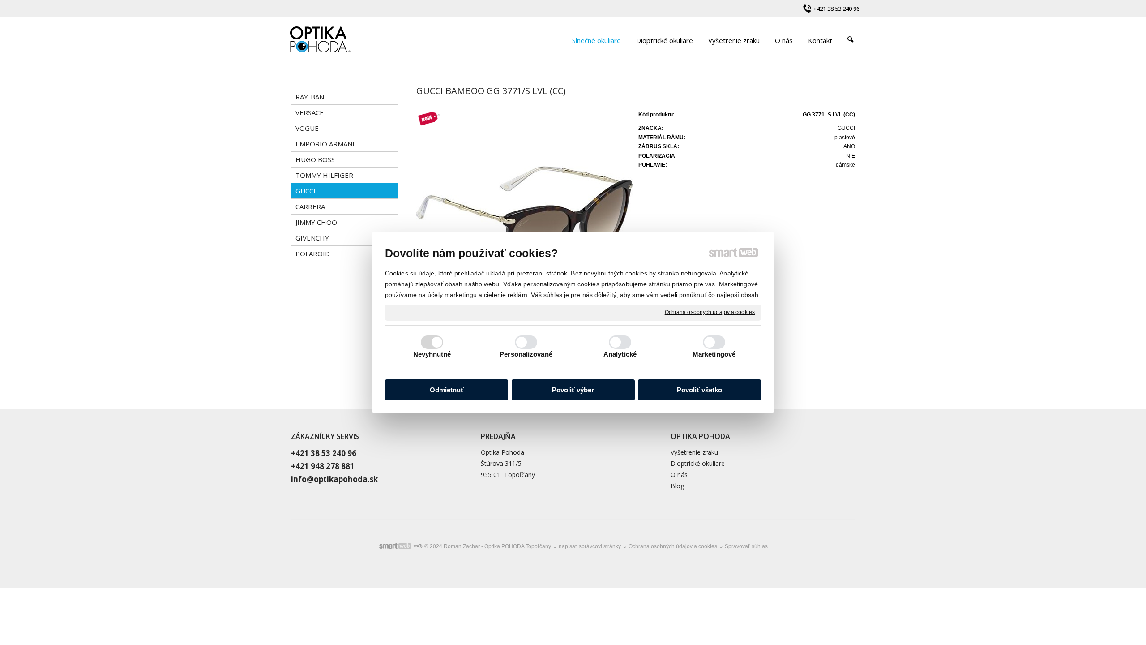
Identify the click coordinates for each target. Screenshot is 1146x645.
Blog (677, 486)
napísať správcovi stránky (590, 546)
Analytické (620, 354)
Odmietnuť (447, 390)
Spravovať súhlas (746, 546)
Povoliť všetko (699, 390)
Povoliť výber (573, 390)
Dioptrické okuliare (698, 463)
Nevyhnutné (432, 354)
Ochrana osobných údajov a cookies (710, 312)
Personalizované (526, 354)
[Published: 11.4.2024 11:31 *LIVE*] (417, 546)
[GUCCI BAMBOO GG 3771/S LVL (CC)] (524, 221)
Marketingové (714, 354)
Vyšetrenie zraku (694, 452)
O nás (679, 474)
